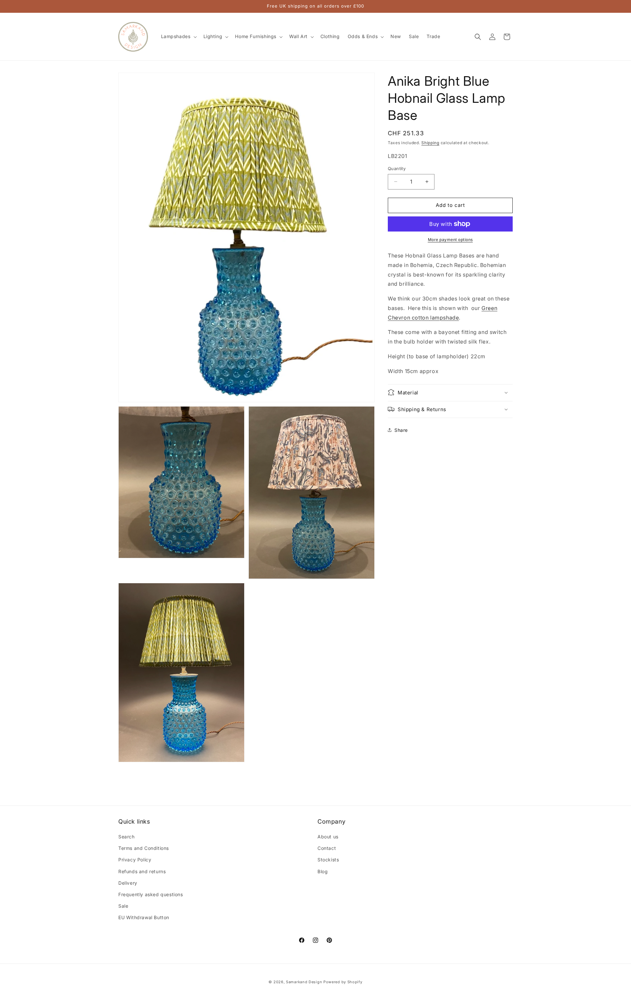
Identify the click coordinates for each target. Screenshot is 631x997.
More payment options (450, 239)
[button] (178, 36)
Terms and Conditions (143, 848)
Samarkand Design (304, 982)
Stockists (328, 860)
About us (328, 836)
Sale (123, 906)
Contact (326, 848)
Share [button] (401, 430)
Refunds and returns (142, 871)
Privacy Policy (134, 860)
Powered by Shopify (342, 982)
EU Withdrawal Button (143, 917)
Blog (322, 871)
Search (126, 836)
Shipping (430, 142)
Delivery (127, 883)
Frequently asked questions (150, 894)
